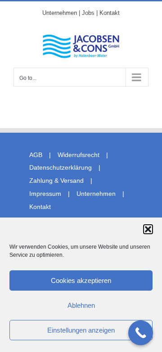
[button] (148, 229)
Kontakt (40, 206)
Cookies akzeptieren (81, 280)
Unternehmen (96, 193)
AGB (35, 154)
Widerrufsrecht (78, 154)
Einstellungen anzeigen (81, 330)
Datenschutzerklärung (60, 167)
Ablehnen (81, 305)
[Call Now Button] (140, 332)
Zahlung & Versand (56, 180)
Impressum (45, 193)
